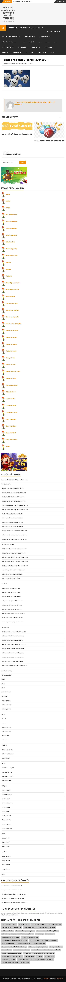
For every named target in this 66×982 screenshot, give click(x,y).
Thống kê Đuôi (10, 365)
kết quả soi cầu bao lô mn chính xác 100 (12, 640)
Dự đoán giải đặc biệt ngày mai (30, 937)
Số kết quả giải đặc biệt (8, 959)
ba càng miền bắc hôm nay (39, 924)
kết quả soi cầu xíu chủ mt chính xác (11, 592)
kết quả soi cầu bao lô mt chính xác (11, 596)
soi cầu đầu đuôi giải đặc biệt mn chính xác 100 (14, 665)
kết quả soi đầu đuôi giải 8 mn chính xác (12, 661)
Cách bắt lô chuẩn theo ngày (47, 927)
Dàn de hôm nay (50, 934)
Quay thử (41, 52)
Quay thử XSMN (11, 426)
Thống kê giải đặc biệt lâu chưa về (43, 959)
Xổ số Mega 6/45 (11, 249)
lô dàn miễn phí (6, 950)
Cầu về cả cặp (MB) (12, 317)
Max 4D (8, 269)
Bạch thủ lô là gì (7, 927)
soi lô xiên (39, 956)
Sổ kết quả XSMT (11, 235)
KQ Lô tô (29, 52)
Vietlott (35, 47)
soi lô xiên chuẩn (49, 956)
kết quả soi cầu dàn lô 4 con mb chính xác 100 (14, 535)
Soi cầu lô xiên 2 (29, 956)
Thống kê (16, 52)
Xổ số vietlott (10, 242)
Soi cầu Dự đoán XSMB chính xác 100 (12, 956)
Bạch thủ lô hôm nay (55, 924)
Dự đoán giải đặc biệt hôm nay (10, 937)
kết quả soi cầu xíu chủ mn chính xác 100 (13, 636)
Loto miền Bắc (10, 399)
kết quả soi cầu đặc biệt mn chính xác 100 (13, 648)
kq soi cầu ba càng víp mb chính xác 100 (12, 488)
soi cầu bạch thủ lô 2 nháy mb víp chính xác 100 (15, 505)
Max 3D (8, 262)
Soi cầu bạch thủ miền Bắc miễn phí (44, 953)
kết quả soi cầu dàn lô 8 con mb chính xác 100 (14, 549)
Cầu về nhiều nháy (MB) (13, 324)
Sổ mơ (53, 52)
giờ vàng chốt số (42, 947)
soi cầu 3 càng (25, 950)
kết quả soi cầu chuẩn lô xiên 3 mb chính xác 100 (15, 561)
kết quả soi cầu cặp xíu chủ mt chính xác (12, 601)
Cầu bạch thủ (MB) (12, 303)
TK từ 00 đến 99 (11, 392)
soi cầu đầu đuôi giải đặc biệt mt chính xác (13, 622)
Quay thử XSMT (11, 433)
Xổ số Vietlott (5, 735)
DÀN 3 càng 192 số (52, 931)
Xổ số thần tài (10, 296)
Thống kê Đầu (10, 358)
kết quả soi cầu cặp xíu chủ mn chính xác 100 (14, 644)
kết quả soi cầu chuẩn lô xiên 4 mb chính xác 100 (15, 565)
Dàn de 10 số (39, 934)
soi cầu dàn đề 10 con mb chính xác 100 (12, 526)
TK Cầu (4, 52)
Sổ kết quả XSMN (11, 228)
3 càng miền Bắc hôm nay (9, 924)
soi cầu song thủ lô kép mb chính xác (12, 574)
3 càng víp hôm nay (24, 924)
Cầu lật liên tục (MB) (12, 310)
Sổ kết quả (22, 47)
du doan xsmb (41, 931)
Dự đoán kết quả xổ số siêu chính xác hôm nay (14, 940)
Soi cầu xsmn (44, 36)
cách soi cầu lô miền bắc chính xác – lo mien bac (25, 28)
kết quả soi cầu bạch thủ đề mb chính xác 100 (14, 492)
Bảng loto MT (5, 838)
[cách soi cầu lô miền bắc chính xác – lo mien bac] (3, 28)
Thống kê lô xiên (11, 344)
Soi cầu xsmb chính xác (10, 36)
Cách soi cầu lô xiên (7, 931)
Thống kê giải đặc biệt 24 (25, 959)
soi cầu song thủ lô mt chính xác (11, 588)
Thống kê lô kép (11, 351)
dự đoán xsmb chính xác (23, 943)
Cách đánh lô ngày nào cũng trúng (25, 931)
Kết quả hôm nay (8, 47)
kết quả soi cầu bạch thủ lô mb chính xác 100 (14, 501)
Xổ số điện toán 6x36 (12, 283)
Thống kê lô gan (11, 337)
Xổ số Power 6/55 (11, 255)
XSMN (48, 42)
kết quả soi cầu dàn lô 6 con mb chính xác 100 (14, 539)
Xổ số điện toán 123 (12, 290)
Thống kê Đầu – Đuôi (13, 371)
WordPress (60, 978)
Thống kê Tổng (11, 378)
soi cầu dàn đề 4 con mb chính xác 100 (22, 1)
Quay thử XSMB (11, 419)
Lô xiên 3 (16, 950)
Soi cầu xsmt (29, 36)
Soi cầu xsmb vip (53, 31)
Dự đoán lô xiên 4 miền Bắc (49, 940)
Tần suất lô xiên (24, 962)
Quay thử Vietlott (11, 440)
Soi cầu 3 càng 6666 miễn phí (52, 950)
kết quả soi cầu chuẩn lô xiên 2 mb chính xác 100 (15, 557)
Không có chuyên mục (56, 947)
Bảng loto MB (5, 846)
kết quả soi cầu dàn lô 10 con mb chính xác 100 (14, 530)
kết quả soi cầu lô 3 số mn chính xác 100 (13, 657)
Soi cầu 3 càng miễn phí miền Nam (11, 953)
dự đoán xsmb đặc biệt (38, 943)
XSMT (55, 42)
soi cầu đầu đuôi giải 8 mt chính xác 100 (12, 617)
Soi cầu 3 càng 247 (36, 950)
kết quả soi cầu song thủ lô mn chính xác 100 (14, 631)
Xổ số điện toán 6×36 (7, 754)
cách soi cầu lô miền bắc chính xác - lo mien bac (8, 12)
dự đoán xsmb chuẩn (8, 943)
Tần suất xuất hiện (12, 385)
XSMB (40, 42)
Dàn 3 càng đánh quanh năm (10, 934)
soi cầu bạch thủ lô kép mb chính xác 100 (13, 497)
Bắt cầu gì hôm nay (9, 42)
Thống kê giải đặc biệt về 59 (10, 962)
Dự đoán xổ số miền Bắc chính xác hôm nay (14, 947)
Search (22, 162)
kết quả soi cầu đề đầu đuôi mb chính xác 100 (14, 553)
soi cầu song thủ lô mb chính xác (11, 578)
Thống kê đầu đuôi (12, 330)
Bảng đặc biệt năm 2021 (30, 927)
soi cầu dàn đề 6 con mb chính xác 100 (12, 518)
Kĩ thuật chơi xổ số (27, 42)
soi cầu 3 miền (27, 953)
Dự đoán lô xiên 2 (35, 940)
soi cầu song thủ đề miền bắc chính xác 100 (13, 570)
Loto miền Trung (11, 412)
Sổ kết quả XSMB (11, 221)
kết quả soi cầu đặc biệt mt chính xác (12, 605)
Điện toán (48, 47)
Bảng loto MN (6, 842)
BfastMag (46, 978)
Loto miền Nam (11, 405)
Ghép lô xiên (32, 947)
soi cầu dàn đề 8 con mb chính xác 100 (17, 134)
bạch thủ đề (17, 927)
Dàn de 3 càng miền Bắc (26, 934)
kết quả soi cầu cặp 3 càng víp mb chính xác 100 (15, 509)
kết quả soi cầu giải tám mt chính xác (12, 609)
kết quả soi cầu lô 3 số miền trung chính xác (13, 613)
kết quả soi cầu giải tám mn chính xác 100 (13, 653)
